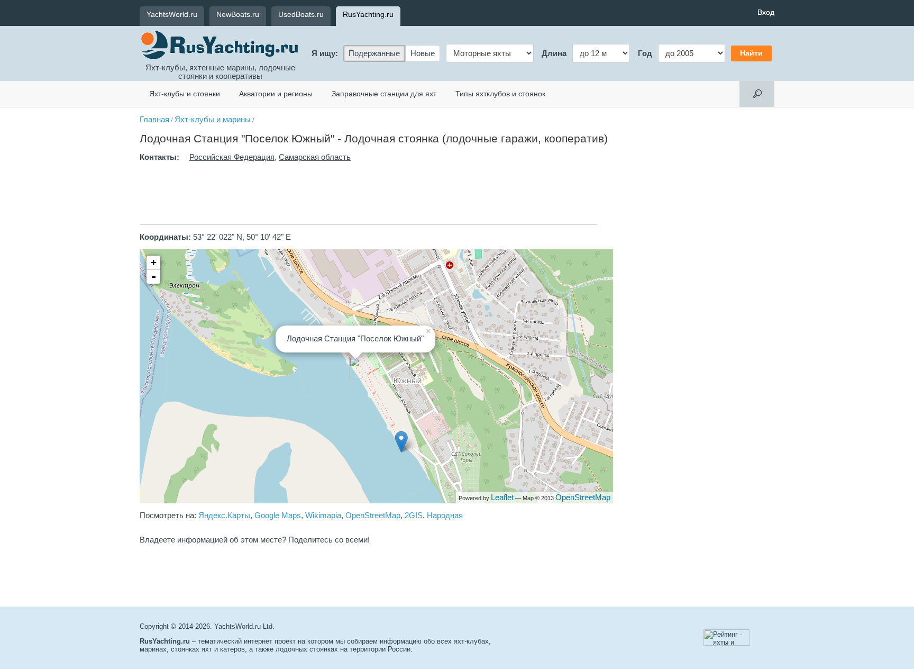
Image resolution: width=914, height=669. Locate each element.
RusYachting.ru (368, 14)
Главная (154, 119)
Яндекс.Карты (224, 515)
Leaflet (502, 497)
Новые (422, 53)
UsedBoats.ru (301, 14)
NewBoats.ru (237, 14)
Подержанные (374, 53)
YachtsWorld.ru (172, 14)
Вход (765, 12)
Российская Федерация (232, 157)
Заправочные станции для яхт (384, 93)
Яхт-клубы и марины (213, 119)
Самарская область (315, 157)
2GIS (414, 515)
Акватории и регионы (276, 93)
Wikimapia (323, 515)
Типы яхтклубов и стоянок (500, 93)
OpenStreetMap (582, 497)
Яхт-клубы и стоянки (184, 93)
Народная (445, 515)
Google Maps (277, 515)
